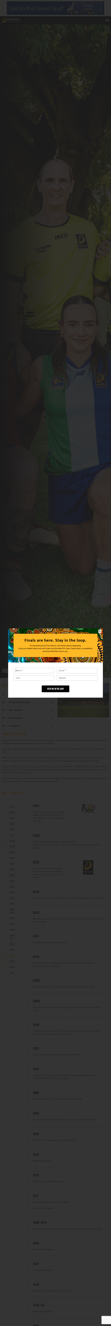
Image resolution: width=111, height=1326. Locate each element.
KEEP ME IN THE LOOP (55, 688)
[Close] (100, 631)
